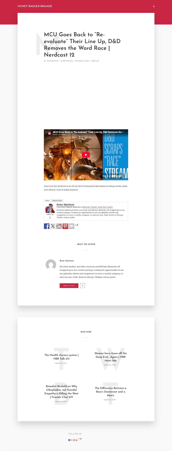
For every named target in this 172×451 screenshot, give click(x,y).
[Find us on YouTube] (77, 440)
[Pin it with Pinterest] (65, 226)
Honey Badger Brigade (35, 6)
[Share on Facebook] (46, 226)
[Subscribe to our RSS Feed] (74, 440)
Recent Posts (57, 201)
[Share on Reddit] (59, 226)
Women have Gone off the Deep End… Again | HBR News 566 (111, 357)
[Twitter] (50, 217)
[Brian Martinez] (50, 208)
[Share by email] (71, 226)
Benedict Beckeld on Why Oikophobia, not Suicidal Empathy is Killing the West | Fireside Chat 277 (61, 392)
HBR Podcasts (67, 61)
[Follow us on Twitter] (72, 440)
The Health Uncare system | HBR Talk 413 (61, 357)
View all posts (69, 285)
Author (47, 201)
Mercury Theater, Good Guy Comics (98, 207)
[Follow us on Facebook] (69, 440)
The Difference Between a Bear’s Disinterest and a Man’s (110, 392)
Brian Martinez (52, 61)
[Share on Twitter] (53, 226)
